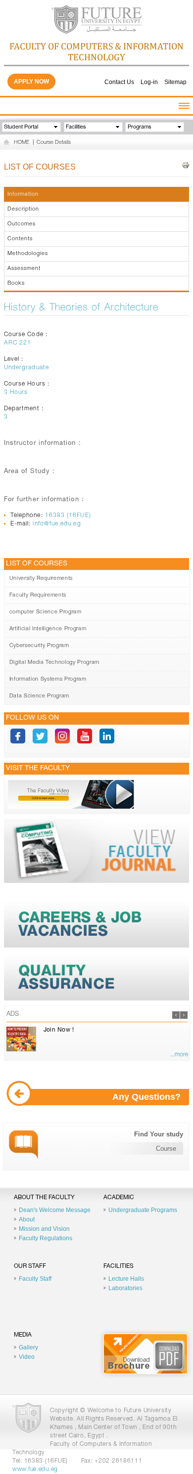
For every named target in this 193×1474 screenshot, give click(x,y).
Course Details (54, 142)
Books (16, 283)
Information (23, 194)
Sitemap (175, 82)
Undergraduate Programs (142, 1210)
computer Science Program (45, 612)
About (27, 1219)
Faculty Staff (35, 1278)
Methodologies (27, 254)
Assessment (24, 268)
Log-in (149, 82)
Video (27, 1356)
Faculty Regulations (45, 1238)
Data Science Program (39, 696)
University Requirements (41, 578)
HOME (22, 142)
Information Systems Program (48, 679)
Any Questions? (146, 1097)
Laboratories (125, 1288)
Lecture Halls (126, 1278)
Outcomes (21, 224)
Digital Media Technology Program (54, 662)
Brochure (145, 1354)
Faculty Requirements (37, 595)
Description (23, 209)
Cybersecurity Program (39, 646)
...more (179, 1055)
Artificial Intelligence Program (47, 629)
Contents (20, 239)
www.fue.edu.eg (35, 1470)
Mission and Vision (44, 1228)
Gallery (28, 1347)
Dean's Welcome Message (55, 1210)
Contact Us (119, 82)
